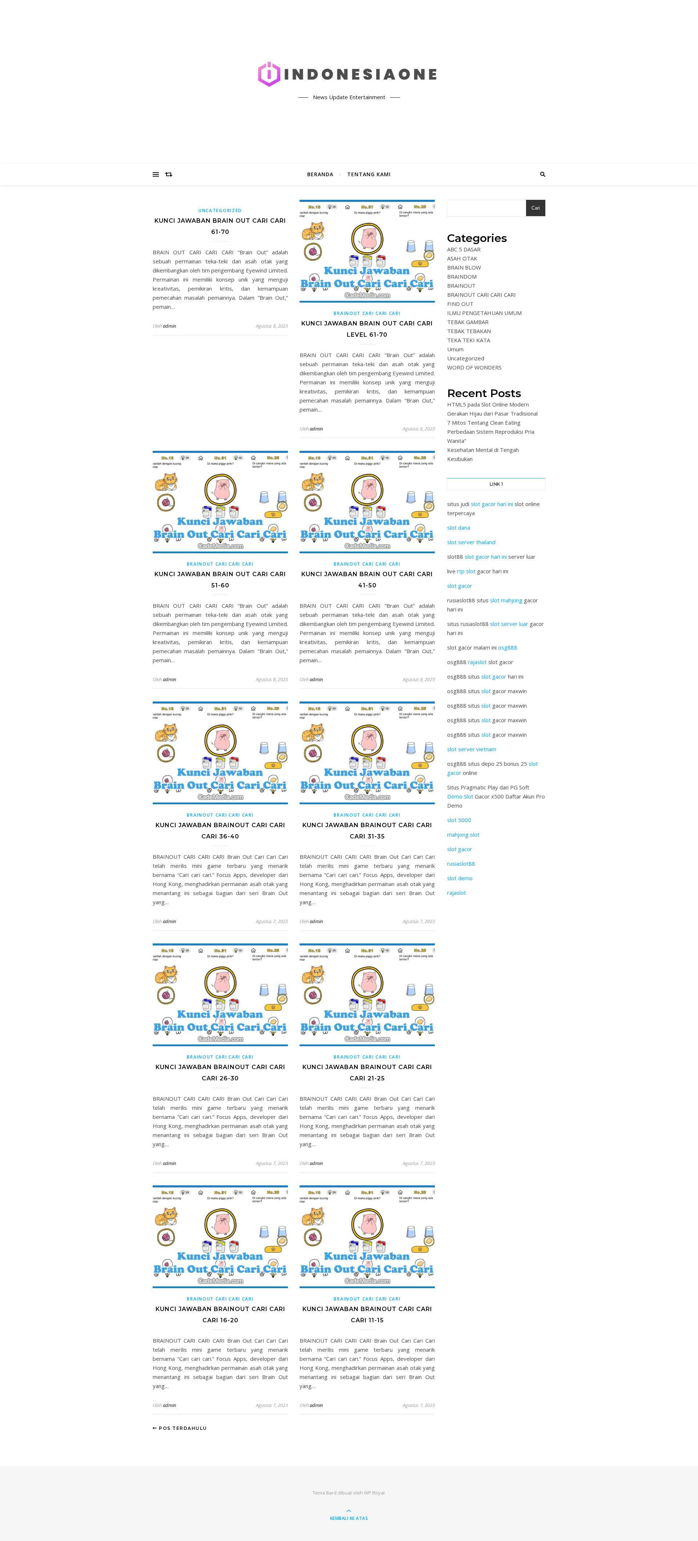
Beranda (320, 174)
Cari (535, 208)
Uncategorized (220, 210)
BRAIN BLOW (464, 267)
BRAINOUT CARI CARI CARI (367, 313)
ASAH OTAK (462, 258)
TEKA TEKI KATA (468, 340)
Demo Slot (460, 796)
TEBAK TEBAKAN (469, 331)
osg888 (507, 647)
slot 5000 (459, 820)
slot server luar (509, 623)
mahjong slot (463, 834)
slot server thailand (471, 542)
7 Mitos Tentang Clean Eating (484, 422)
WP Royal (374, 1492)
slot (486, 691)
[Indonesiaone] (349, 75)
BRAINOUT (461, 285)
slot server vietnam (471, 749)
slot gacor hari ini (492, 503)
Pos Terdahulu (182, 1428)
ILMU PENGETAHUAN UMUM (484, 312)
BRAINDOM (462, 276)
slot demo (460, 878)
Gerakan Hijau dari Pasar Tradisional (492, 413)
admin (169, 326)
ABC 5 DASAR (464, 249)
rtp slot (466, 571)
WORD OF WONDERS (474, 367)
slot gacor (459, 585)
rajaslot (477, 662)
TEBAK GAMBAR (468, 321)
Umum (455, 349)
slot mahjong (506, 600)
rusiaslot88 (461, 863)
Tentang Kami (369, 174)
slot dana (458, 527)
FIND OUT (460, 303)
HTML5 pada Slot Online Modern (488, 404)
